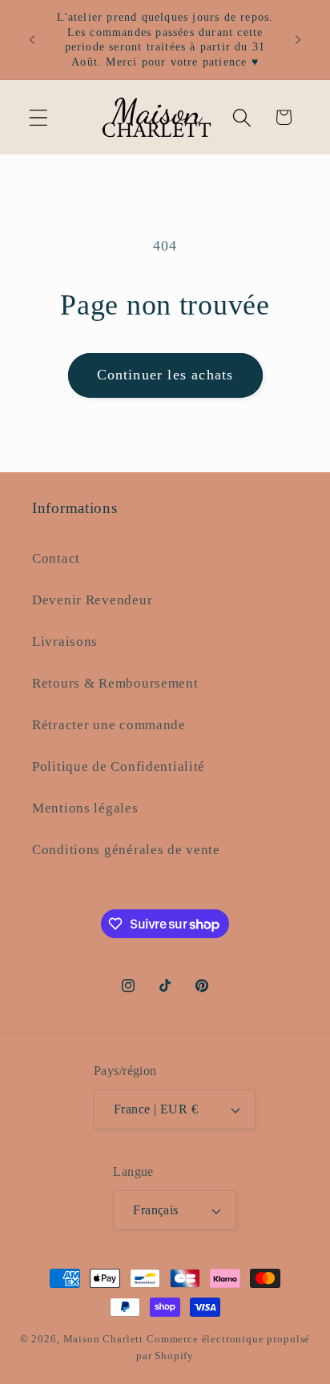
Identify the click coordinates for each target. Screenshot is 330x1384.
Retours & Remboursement (115, 683)
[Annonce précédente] (32, 39)
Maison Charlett (103, 1339)
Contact (56, 558)
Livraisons (65, 641)
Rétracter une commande (109, 724)
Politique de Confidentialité (118, 766)
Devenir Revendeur (92, 600)
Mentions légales (85, 808)
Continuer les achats (165, 375)
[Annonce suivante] (298, 39)
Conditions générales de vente (126, 849)
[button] (39, 117)
